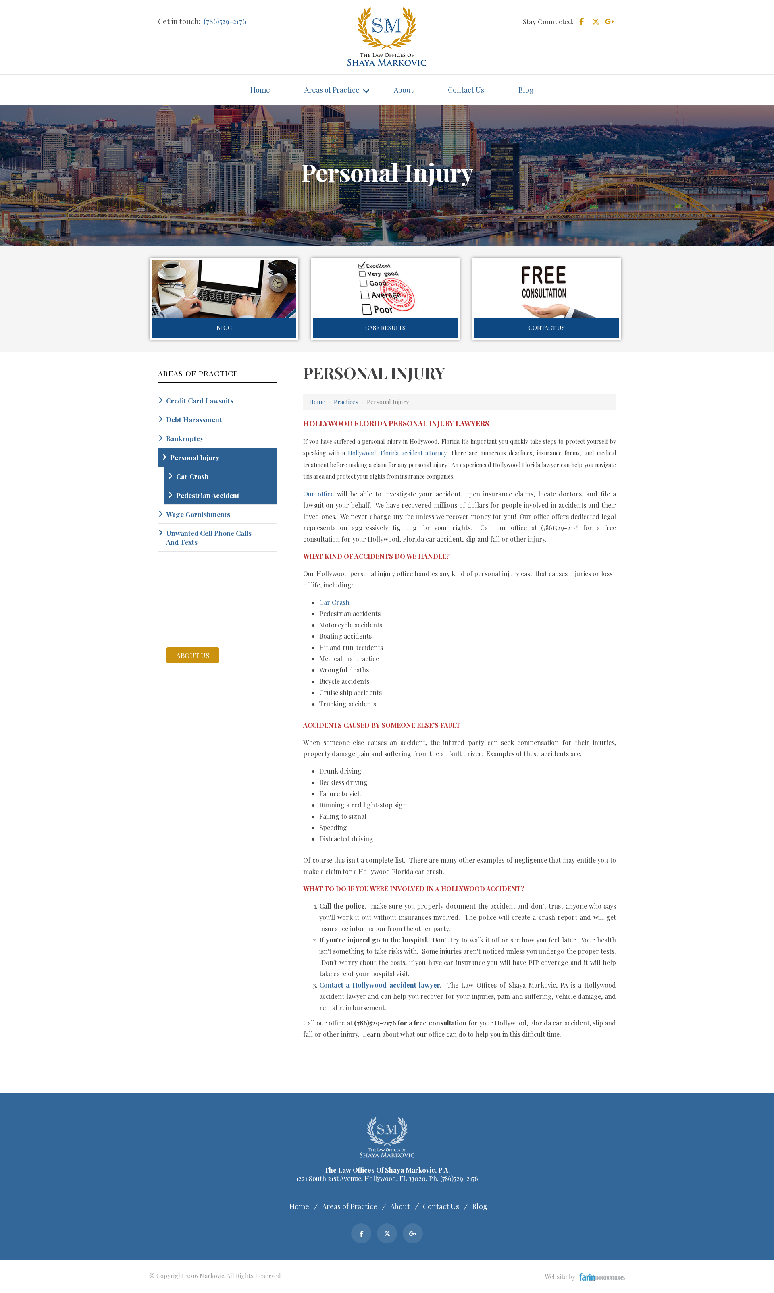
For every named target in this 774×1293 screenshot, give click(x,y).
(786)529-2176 (225, 21)
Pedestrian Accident (207, 495)
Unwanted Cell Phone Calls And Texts (209, 537)
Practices (346, 402)
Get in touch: (179, 21)
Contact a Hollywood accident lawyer (379, 985)
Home (317, 402)
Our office (318, 494)
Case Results (385, 328)
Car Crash (334, 602)
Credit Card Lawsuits (199, 400)
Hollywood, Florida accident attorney (397, 453)
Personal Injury (194, 457)
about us (192, 655)
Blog (224, 328)
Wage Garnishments (198, 514)
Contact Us (546, 328)
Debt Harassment (194, 419)
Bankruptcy (185, 438)
